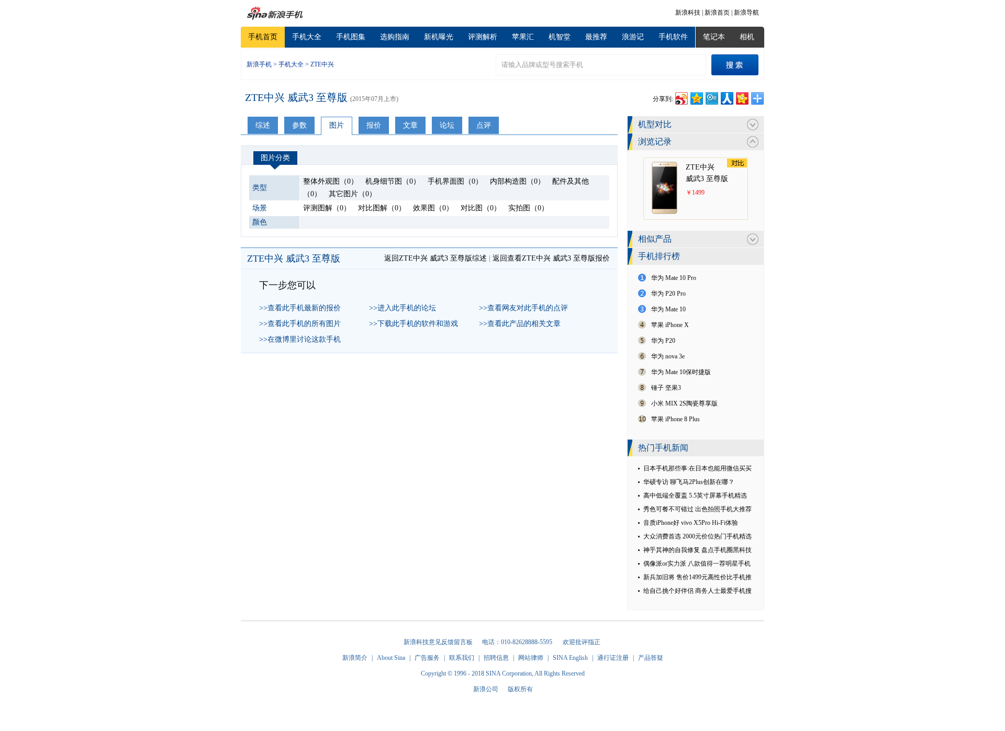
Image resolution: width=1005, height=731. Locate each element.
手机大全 (306, 37)
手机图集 (350, 37)
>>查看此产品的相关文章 (520, 324)
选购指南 (394, 37)
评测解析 (482, 37)
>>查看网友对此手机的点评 (523, 308)
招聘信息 (496, 657)
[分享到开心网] (741, 97)
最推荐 (596, 37)
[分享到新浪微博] (680, 97)
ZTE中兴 (322, 64)
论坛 (447, 125)
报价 (373, 125)
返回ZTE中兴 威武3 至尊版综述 (435, 258)
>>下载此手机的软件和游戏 (413, 324)
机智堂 (560, 37)
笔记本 (714, 37)
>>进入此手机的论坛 (402, 308)
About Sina (391, 657)
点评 (483, 125)
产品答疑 (650, 657)
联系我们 (461, 657)
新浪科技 (687, 12)
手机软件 (673, 37)
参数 (299, 125)
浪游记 (633, 37)
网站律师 (530, 657)
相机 (747, 37)
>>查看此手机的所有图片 (300, 324)
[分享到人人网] (726, 97)
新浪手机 (259, 64)
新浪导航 (746, 12)
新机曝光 (438, 37)
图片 (336, 125)
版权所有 (520, 689)
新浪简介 (354, 657)
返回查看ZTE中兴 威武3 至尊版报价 (551, 258)
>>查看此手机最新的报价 (300, 308)
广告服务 (427, 657)
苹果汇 (523, 37)
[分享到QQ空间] (696, 97)
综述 (262, 125)
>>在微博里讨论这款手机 (300, 339)
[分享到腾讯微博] (711, 97)
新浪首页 (717, 12)
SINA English (570, 657)
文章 (410, 125)
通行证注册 (613, 657)
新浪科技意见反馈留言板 (438, 642)
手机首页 (262, 37)
